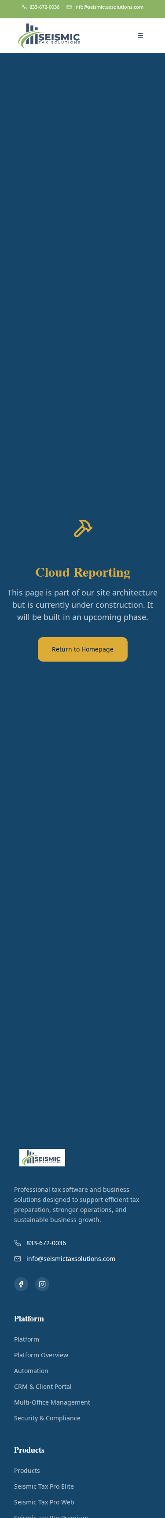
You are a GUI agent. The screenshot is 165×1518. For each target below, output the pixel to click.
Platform (26, 1339)
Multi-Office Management (52, 1402)
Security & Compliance (47, 1418)
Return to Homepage (83, 649)
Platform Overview (41, 1355)
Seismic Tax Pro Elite (44, 1486)
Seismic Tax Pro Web (44, 1502)
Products (27, 1470)
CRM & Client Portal (43, 1386)
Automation (31, 1371)
